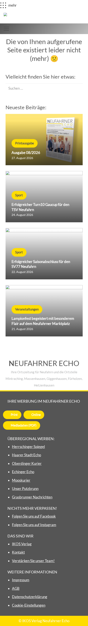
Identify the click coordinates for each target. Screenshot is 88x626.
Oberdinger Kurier (27, 463)
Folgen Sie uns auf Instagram (34, 525)
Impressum (20, 580)
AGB (15, 588)
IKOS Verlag (22, 544)
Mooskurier (21, 480)
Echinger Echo (23, 472)
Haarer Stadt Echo (26, 455)
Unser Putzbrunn (25, 488)
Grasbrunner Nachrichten (32, 497)
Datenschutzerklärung (29, 596)
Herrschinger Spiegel (28, 446)
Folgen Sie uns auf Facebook (34, 516)
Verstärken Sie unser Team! (33, 561)
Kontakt (18, 552)
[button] (6, 29)
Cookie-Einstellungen (28, 605)
